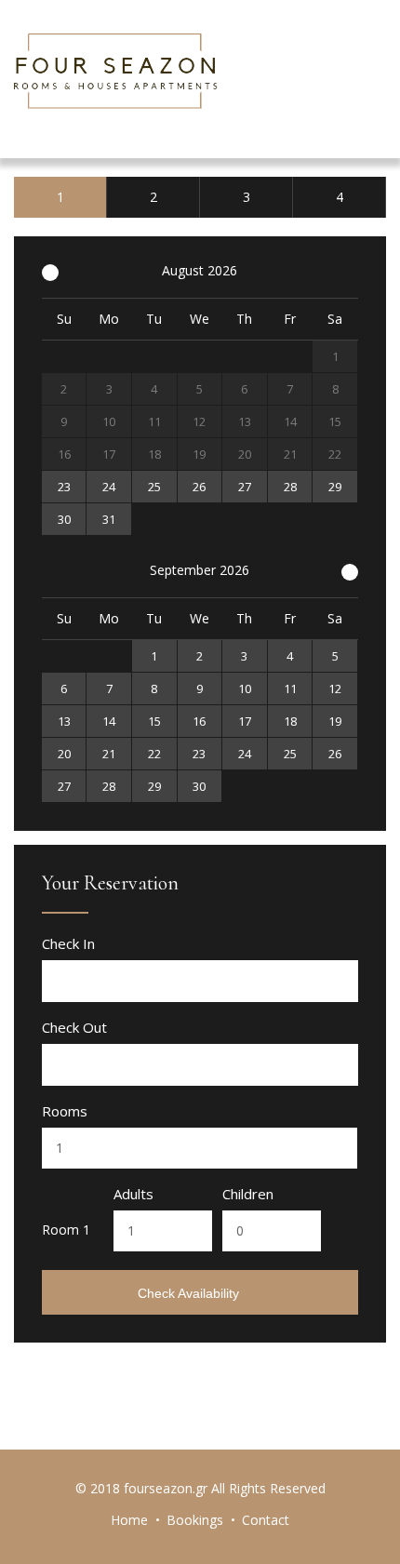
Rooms (64, 1111)
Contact (265, 1520)
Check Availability (190, 1293)
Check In (68, 944)
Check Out (74, 1028)
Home (129, 1520)
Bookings (195, 1520)
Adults (133, 1194)
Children (247, 1194)
